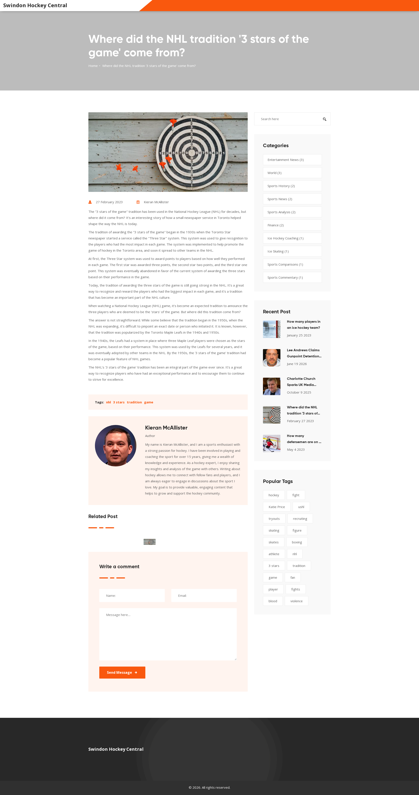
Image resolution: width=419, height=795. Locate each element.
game (148, 402)
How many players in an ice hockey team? (303, 325)
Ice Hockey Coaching (286, 238)
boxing (297, 542)
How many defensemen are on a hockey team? (304, 439)
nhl (108, 402)
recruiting (300, 518)
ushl (301, 507)
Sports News (280, 199)
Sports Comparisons (285, 264)
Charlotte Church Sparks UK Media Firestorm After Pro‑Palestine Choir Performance (302, 382)
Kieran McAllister (156, 202)
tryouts (274, 518)
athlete (274, 554)
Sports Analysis (281, 212)
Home (93, 65)
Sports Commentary (285, 277)
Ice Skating (278, 251)
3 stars (119, 402)
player (273, 589)
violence (296, 601)
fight (295, 495)
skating (274, 530)
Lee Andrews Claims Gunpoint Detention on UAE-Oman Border (303, 354)
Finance (276, 225)
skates (274, 542)
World (275, 173)
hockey (274, 495)
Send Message (119, 672)
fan (292, 577)
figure (297, 530)
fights (295, 589)
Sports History (281, 186)
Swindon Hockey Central (35, 5)
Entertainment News (286, 159)
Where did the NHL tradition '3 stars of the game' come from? (302, 411)
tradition (134, 402)
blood (273, 601)
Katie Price (277, 507)
